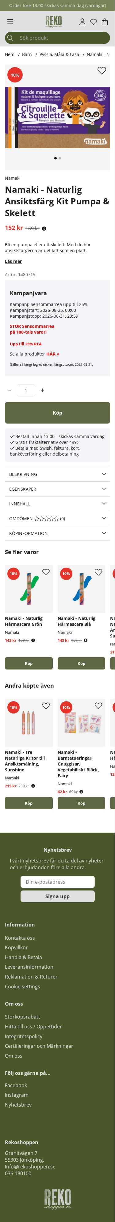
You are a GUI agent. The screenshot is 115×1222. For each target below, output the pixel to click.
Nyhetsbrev (18, 1104)
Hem (9, 54)
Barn (27, 54)
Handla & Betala (23, 957)
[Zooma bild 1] (57, 117)
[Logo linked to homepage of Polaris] (53, 22)
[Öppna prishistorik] (44, 228)
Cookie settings (22, 986)
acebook (17, 1085)
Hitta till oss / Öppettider (33, 1026)
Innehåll (19, 504)
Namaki (13, 178)
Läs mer (13, 261)
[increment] (42, 390)
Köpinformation (28, 533)
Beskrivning (23, 474)
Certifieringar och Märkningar (39, 1046)
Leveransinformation (29, 966)
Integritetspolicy (23, 1036)
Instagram (17, 1094)
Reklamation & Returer (31, 976)
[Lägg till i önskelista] (103, 70)
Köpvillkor (16, 947)
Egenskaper (22, 489)
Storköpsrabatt (22, 1016)
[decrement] (10, 390)
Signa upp (57, 896)
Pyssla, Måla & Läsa (59, 54)
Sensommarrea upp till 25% (59, 304)
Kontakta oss (20, 938)
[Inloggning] (82, 22)
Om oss (13, 1055)
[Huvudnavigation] (10, 22)
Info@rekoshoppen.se (30, 1166)
